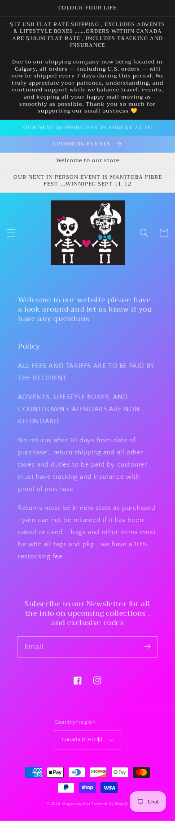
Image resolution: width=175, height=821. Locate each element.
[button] (11, 233)
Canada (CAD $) (82, 739)
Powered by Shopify (110, 804)
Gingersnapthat (76, 804)
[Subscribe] (147, 647)
